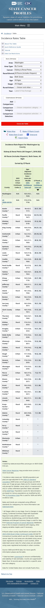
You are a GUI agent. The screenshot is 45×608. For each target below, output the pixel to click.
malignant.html (7, 507)
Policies (19, 581)
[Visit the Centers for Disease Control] (28, 2)
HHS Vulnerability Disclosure (17, 583)
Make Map (11, 131)
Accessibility (29, 581)
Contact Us (34, 583)
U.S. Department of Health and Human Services (19, 593)
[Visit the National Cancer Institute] (17, 2)
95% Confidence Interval (28, 185)
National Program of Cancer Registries (20, 523)
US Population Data (12, 495)
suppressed (18, 557)
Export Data (23, 138)
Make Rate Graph (16, 134)
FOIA (38, 581)
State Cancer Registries (10, 470)
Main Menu (20, 25)
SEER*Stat (10, 491)
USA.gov (40, 596)
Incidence (7, 33)
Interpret (33, 134)
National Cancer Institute (26, 596)
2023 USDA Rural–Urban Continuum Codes (17, 534)
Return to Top (6, 574)
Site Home (9, 581)
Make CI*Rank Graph (30, 131)
